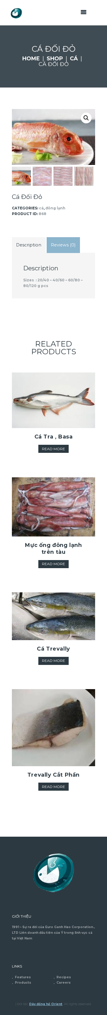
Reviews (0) (63, 245)
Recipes (63, 977)
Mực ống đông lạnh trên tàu (53, 548)
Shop (55, 59)
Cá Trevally (53, 649)
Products (23, 983)
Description (28, 245)
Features (23, 977)
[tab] (29, 245)
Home (31, 59)
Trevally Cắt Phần (53, 775)
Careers (63, 983)
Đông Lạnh (55, 208)
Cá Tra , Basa (53, 436)
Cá (74, 59)
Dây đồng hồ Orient (45, 1004)
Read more (53, 449)
